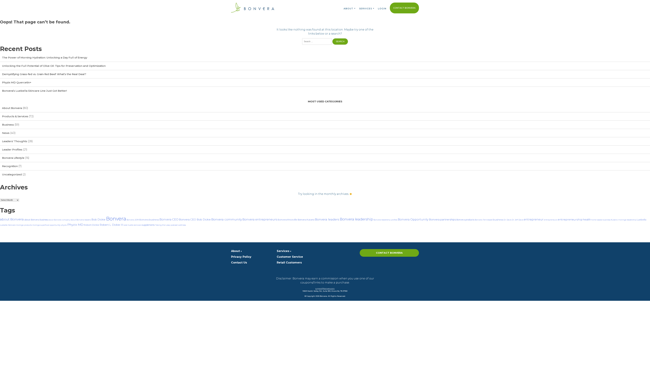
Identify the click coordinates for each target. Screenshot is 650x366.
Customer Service (290, 256)
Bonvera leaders (327, 219)
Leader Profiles (12, 149)
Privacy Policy (241, 256)
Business (8, 124)
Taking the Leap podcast (166, 225)
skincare (138, 225)
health (587, 219)
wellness (182, 225)
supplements (148, 225)
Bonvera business (149, 219)
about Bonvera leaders (81, 220)
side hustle (128, 225)
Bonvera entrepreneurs (259, 219)
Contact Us (239, 262)
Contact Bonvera (404, 8)
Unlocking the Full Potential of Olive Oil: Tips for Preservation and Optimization (54, 65)
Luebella (641, 219)
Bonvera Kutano (306, 219)
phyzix (64, 225)
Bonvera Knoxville (287, 219)
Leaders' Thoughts (14, 141)
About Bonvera (12, 108)
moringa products (24, 225)
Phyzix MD (75, 224)
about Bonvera (12, 219)
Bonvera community (226, 219)
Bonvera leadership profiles (385, 220)
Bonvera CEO (168, 219)
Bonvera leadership (356, 219)
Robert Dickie (91, 224)
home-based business (600, 220)
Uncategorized (12, 174)
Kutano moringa (618, 220)
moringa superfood (40, 225)
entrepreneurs (550, 220)
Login (382, 8)
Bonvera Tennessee (483, 220)
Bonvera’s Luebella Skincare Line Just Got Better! (34, 90)
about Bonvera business (36, 219)
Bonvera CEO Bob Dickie (195, 219)
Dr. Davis (507, 220)
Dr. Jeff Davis (517, 220)
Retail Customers (289, 262)
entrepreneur (533, 219)
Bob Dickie (98, 219)
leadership (631, 220)
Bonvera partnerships (442, 219)
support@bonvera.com (325, 288)
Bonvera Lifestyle (13, 157)
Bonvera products (465, 219)
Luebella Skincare (8, 225)
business (498, 219)
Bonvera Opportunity (413, 219)
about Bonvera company (59, 220)
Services (283, 251)
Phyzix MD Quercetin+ (16, 82)
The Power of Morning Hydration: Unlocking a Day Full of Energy (44, 57)
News (5, 133)
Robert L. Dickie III (111, 224)
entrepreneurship (570, 219)
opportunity (55, 225)
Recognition (10, 166)
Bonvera (116, 219)
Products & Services (15, 116)
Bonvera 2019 (133, 220)
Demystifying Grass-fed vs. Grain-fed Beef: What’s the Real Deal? (44, 74)
